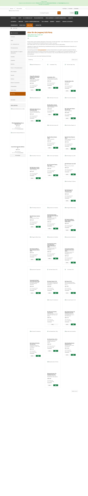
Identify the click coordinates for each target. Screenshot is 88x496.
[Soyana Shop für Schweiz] (14, 10)
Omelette (70, 18)
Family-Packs (22, 25)
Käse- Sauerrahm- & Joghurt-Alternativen (56, 18)
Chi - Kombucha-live (27, 18)
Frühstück (13, 18)
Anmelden (76, 8)
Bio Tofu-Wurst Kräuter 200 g (52, 137)
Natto (19, 18)
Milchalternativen (38, 18)
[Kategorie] (34, 24)
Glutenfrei (13, 21)
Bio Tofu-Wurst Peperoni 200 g (70, 137)
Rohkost (58, 21)
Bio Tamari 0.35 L (68, 281)
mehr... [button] (32, 90)
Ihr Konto (70, 8)
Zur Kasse (65, 8)
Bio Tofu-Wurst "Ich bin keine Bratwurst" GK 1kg (52, 105)
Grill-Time (29, 25)
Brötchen (21, 21)
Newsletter (38, 25)
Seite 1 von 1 (74, 59)
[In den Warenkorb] (38, 90)
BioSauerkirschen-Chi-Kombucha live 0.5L (52, 374)
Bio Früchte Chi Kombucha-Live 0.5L (35, 343)
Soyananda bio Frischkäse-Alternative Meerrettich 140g (52, 215)
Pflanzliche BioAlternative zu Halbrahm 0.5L (18, 123)
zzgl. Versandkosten (20, 128)
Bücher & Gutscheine (68, 21)
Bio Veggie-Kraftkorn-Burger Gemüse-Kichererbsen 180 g (70, 220)
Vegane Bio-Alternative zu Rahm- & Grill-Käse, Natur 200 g (35, 77)
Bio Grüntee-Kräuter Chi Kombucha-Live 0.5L (70, 312)
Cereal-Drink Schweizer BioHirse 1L (17, 147)
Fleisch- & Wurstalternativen (32, 21)
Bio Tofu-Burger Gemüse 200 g (35, 216)
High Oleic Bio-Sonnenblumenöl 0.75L (69, 343)
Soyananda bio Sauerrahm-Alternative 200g (34, 281)
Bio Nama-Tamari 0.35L (52, 281)
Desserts (52, 21)
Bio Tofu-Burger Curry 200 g (70, 164)
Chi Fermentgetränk (42, 49)
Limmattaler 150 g (51, 77)
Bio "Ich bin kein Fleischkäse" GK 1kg (70, 109)
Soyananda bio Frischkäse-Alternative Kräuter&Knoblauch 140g (52, 245)
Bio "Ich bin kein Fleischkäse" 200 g (52, 165)
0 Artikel (72, 12)
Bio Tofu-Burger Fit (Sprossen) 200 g (69, 190)
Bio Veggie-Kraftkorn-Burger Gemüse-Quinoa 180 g (35, 249)
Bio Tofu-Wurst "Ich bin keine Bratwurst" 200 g (34, 168)
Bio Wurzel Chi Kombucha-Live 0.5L (52, 312)
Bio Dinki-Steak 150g (69, 81)
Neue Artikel (14, 105)
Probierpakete (14, 25)
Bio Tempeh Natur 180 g (52, 339)
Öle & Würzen (45, 21)
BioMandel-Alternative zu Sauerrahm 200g (35, 109)
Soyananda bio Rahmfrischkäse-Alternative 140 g (69, 249)
